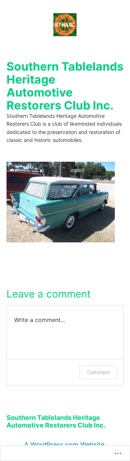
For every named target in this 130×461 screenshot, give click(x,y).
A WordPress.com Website (64, 444)
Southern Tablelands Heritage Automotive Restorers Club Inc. (65, 85)
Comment (98, 372)
